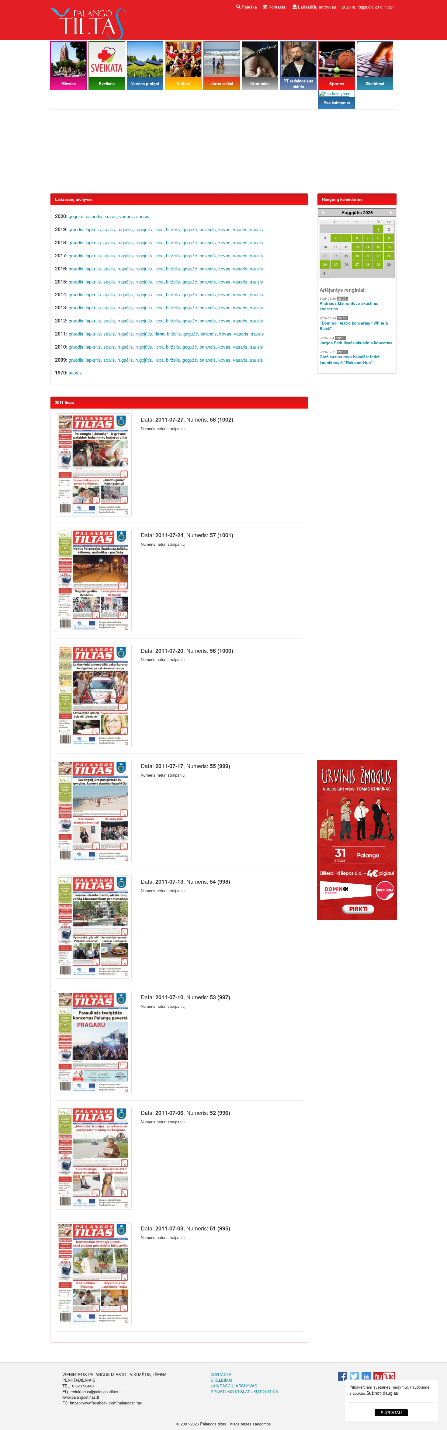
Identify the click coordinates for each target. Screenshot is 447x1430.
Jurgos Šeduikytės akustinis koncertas (356, 343)
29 (378, 264)
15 (378, 246)
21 (367, 255)
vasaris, (127, 216)
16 (389, 246)
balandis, (94, 216)
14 (367, 246)
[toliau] (391, 212)
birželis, (173, 229)
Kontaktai (276, 7)
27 (357, 264)
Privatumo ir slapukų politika (244, 1391)
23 (389, 255)
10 (325, 246)
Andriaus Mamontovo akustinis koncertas (349, 306)
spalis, (109, 229)
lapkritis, (94, 229)
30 (389, 264)
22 (378, 255)
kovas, (111, 216)
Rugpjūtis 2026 (357, 212)
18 (336, 255)
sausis (142, 216)
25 (336, 264)
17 (325, 255)
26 (346, 264)
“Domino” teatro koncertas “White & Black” (354, 326)
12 (346, 246)
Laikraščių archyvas (316, 7)
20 (357, 255)
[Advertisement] (223, 154)
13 (357, 246)
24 (325, 264)
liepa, (159, 229)
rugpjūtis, (144, 229)
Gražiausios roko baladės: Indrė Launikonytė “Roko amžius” (350, 359)
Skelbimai (221, 1380)
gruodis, (77, 229)
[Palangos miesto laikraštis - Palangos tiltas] (89, 19)
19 (346, 255)
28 (367, 264)
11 (336, 246)
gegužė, (77, 216)
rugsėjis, (125, 229)
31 (325, 273)
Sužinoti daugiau (382, 1393)
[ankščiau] (323, 212)
